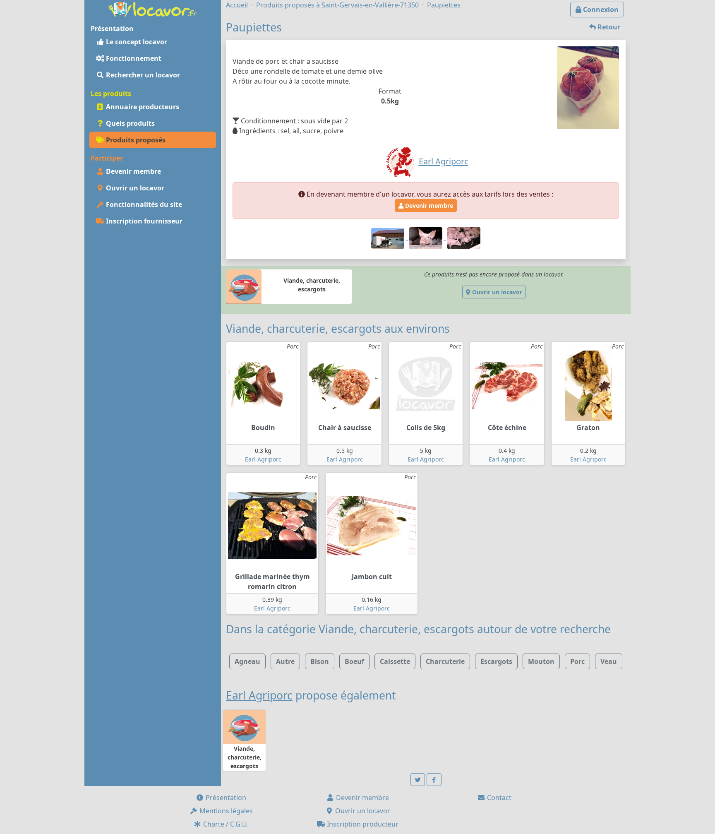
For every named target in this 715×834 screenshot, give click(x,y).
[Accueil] (152, 8)
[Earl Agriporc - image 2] (427, 237)
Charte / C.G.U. (225, 824)
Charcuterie (445, 661)
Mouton (541, 661)
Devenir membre (132, 171)
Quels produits (129, 123)
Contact (498, 797)
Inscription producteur (361, 824)
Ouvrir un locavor (134, 187)
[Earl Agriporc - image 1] (388, 237)
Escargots (496, 661)
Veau (608, 661)
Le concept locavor (135, 41)
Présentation (225, 797)
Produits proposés (135, 139)
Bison (319, 661)
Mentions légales (225, 810)
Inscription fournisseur (143, 221)
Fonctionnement (132, 58)
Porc (577, 661)
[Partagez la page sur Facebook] (434, 779)
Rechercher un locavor (142, 74)
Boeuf (354, 661)
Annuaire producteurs (141, 106)
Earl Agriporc (263, 459)
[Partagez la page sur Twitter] (417, 779)
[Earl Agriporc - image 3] (464, 237)
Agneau (247, 661)
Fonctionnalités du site (143, 204)
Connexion (600, 9)
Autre (285, 661)
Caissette (395, 661)
